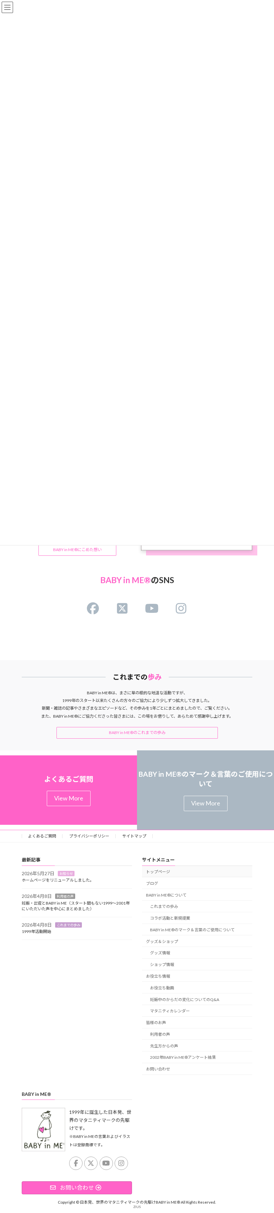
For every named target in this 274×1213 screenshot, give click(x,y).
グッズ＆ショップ (162, 941)
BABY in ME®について (166, 894)
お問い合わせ (158, 1068)
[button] (77, 550)
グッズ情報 (160, 952)
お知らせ (66, 873)
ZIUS (137, 1206)
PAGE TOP (261, 1169)
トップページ (158, 871)
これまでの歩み (68, 925)
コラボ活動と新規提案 (170, 918)
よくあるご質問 (42, 835)
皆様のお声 (156, 1022)
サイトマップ (134, 835)
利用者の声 (65, 896)
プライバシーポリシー (89, 835)
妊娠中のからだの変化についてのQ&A (184, 999)
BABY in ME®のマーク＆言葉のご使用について (192, 929)
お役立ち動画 (162, 987)
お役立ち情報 (158, 976)
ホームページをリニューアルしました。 (58, 880)
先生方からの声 (164, 1045)
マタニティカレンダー (170, 1010)
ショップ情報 (162, 964)
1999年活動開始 (36, 931)
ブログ (152, 883)
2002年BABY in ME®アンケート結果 (183, 1057)
